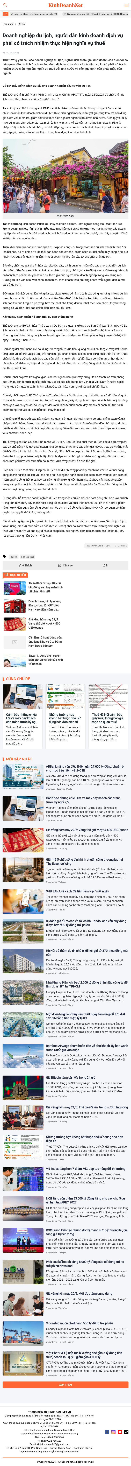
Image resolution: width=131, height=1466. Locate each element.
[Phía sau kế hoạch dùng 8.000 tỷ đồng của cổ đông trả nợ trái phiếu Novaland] (23, 1272)
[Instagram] (113, 1432)
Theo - (106, 546)
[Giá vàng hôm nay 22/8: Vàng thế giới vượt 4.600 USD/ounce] (23, 840)
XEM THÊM (65, 1384)
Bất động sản (64, 973)
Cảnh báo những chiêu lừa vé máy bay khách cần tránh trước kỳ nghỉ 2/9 (22, 718)
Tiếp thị (61, 910)
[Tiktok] (126, 1432)
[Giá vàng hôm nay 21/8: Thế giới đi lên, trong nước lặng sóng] (23, 1117)
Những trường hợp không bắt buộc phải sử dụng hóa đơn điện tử (65, 718)
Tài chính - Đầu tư (64, 789)
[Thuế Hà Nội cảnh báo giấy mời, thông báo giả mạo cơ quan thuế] (108, 696)
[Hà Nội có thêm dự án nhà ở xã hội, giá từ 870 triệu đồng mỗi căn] (23, 961)
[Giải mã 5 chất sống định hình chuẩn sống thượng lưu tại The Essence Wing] (23, 870)
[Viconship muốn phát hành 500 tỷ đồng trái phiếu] (23, 1333)
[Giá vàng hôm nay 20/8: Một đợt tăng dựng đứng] (23, 1304)
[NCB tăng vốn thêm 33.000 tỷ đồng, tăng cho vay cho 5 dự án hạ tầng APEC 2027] (23, 1208)
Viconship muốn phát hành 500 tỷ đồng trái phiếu (79, 1323)
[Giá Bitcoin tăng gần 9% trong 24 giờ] (23, 1088)
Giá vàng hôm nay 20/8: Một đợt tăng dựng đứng (79, 1293)
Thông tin (62, 882)
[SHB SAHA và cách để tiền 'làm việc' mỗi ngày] (23, 901)
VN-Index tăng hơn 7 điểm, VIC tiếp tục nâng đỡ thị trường (85, 1168)
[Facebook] (107, 1432)
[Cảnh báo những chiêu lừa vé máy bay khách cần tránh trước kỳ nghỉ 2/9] (22, 696)
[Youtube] (120, 1432)
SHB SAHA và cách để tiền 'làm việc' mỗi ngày (77, 891)
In (106, 565)
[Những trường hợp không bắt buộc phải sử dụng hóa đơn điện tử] (65, 696)
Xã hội (7, 706)
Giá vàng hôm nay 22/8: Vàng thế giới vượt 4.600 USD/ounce (77, 14)
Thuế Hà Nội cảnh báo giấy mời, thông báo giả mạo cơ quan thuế (107, 718)
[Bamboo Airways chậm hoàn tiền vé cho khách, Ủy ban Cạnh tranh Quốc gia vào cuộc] (23, 1056)
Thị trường (63, 848)
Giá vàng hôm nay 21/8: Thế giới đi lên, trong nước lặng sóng (87, 1107)
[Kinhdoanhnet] (65, 5)
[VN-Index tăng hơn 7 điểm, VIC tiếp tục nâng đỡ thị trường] (23, 1179)
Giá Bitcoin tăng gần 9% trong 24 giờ (70, 1077)
